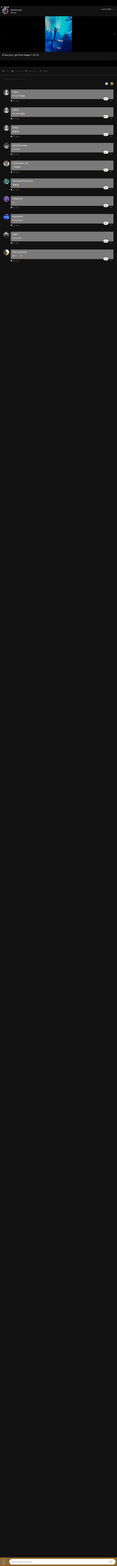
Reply (18, 101)
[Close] (5, 6)
